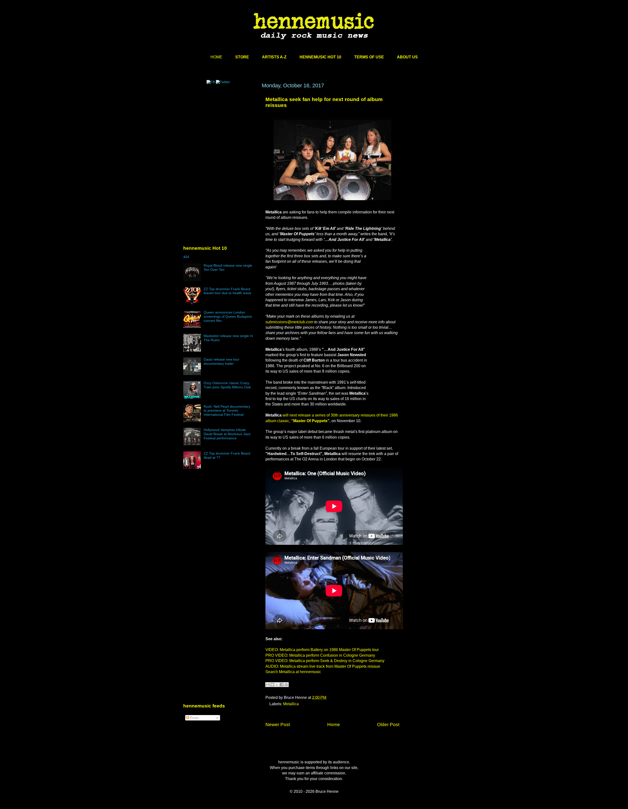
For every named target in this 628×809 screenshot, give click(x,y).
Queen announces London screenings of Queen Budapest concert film (228, 316)
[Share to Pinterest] (286, 684)
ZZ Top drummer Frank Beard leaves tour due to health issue (227, 291)
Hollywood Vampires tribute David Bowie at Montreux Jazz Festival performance (227, 434)
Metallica (291, 704)
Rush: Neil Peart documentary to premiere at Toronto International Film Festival (227, 410)
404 (186, 257)
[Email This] (267, 684)
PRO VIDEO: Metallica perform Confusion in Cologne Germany (320, 655)
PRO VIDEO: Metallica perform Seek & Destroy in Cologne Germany (324, 661)
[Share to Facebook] (281, 684)
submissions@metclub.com (289, 322)
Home (333, 724)
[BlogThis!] (272, 684)
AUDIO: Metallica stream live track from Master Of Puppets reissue (322, 666)
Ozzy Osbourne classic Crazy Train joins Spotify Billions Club (227, 385)
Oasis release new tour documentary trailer (221, 361)
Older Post (388, 724)
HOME (216, 57)
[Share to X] (277, 684)
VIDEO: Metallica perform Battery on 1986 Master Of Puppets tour (322, 650)
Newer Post (277, 724)
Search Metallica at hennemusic (293, 672)
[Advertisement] (220, 129)
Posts (194, 718)
